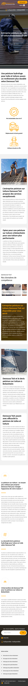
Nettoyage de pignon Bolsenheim (10, 673)
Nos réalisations (14, 40)
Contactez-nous (14, 44)
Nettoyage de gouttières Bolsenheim (11, 667)
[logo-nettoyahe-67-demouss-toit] (8, 3)
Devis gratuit (22, 2)
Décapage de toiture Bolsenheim (10, 658)
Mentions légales (22, 681)
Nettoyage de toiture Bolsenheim (10, 661)
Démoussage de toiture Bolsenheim (11, 670)
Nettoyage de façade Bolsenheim (10, 664)
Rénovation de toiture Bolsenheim (10, 655)
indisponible (11, 10)
